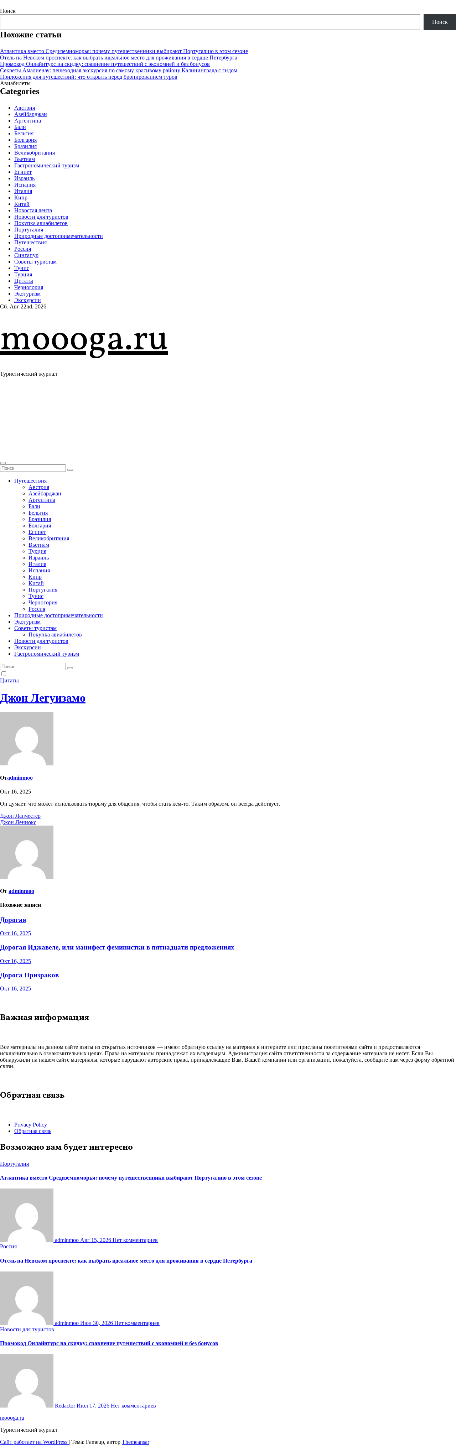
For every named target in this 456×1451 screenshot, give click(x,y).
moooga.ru (84, 340)
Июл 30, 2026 (97, 1323)
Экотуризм (27, 294)
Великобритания (34, 153)
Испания (25, 185)
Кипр (20, 197)
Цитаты (23, 281)
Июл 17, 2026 (94, 1406)
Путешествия (30, 242)
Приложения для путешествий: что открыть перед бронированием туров (88, 77)
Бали (20, 127)
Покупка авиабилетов (41, 223)
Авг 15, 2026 (96, 1240)
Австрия (24, 108)
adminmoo (20, 778)
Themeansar (135, 1442)
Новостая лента (33, 210)
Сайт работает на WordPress (34, 1442)
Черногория (28, 287)
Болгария (25, 140)
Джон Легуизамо (43, 697)
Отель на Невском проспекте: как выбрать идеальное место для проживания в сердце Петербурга (118, 57)
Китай (22, 204)
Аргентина (27, 121)
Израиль (24, 178)
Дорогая (13, 920)
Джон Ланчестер (20, 816)
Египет (23, 172)
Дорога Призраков (29, 975)
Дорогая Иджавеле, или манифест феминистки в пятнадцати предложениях (117, 947)
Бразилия (25, 146)
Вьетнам (24, 159)
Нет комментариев (135, 1240)
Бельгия (23, 133)
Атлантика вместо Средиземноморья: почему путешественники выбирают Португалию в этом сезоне (124, 51)
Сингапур (26, 255)
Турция (23, 274)
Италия (23, 191)
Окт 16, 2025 (15, 933)
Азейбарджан (30, 114)
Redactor (65, 1406)
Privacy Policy (30, 1125)
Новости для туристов (41, 217)
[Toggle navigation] (3, 463)
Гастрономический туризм (46, 165)
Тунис (21, 268)
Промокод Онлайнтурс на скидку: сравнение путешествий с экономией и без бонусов (105, 64)
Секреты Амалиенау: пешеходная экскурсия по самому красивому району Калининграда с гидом (118, 70)
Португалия (28, 230)
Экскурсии (27, 300)
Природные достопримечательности (58, 236)
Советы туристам (35, 262)
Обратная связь (32, 1131)
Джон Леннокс (18, 822)
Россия (22, 249)
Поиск (8, 11)
